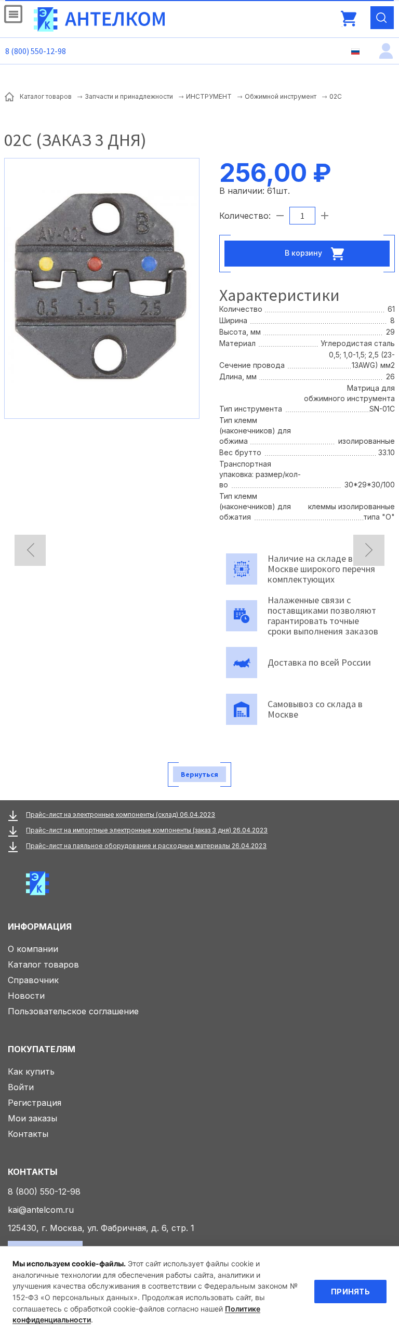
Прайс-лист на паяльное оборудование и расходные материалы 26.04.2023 (146, 846)
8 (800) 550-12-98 (35, 51)
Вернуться (199, 774)
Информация (40, 926)
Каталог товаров (43, 964)
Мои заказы (32, 1118)
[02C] (102, 287)
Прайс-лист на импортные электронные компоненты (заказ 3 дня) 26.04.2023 (147, 830)
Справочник (33, 980)
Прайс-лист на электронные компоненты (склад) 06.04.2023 (120, 814)
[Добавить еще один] (324, 215)
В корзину (304, 252)
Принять (350, 1291)
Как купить (31, 1071)
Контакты (28, 1134)
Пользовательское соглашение (73, 1011)
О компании (33, 949)
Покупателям (41, 1049)
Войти (21, 1087)
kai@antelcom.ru (41, 1209)
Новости (26, 995)
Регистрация (34, 1102)
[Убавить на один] (280, 215)
